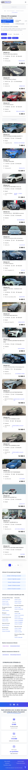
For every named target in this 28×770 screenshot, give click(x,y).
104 (18, 565)
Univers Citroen (6, 646)
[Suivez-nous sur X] (17, 704)
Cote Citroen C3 (6, 654)
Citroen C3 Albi (17, 613)
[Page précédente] (7, 565)
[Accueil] (5, 10)
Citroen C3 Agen (18, 607)
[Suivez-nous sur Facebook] (14, 704)
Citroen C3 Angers (18, 628)
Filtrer (4, 34)
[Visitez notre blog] (10, 704)
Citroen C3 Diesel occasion (14, 585)
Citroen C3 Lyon (5, 601)
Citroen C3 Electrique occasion (14, 575)
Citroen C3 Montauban (19, 618)
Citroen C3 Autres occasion (14, 582)
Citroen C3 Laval (18, 630)
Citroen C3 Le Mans (18, 631)
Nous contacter (7, 761)
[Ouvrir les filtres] (25, 767)
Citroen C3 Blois (5, 619)
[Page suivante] (21, 565)
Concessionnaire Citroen (15, 646)
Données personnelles (21, 763)
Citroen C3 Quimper (6, 614)
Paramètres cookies (7, 765)
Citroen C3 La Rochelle (19, 609)
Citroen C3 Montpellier (19, 620)
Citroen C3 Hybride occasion (14, 579)
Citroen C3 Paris (5, 629)
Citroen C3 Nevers (5, 610)
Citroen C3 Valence (5, 604)
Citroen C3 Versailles (6, 631)
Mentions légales (21, 761)
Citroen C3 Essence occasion (14, 588)
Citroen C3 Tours (5, 620)
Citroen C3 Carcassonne (19, 615)
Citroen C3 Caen (18, 599)
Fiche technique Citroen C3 (15, 654)
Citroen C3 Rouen (18, 603)
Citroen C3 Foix (17, 616)
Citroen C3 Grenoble (6, 599)
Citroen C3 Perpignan (19, 622)
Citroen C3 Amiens (5, 625)
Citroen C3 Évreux (18, 601)
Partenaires (7, 763)
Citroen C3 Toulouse (18, 623)
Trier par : (10, 34)
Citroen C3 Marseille (18, 637)
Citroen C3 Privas (5, 603)
